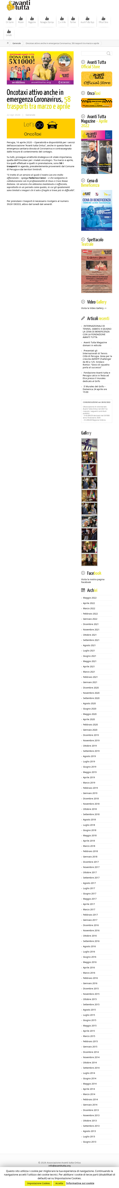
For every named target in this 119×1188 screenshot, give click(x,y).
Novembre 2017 (91, 867)
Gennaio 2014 (90, 1104)
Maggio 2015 (90, 1025)
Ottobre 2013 (90, 1120)
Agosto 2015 (89, 1009)
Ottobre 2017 (90, 872)
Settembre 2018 (91, 814)
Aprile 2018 (89, 840)
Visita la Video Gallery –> (93, 308)
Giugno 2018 (89, 830)
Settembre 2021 (91, 640)
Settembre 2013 (91, 1125)
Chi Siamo (9, 22)
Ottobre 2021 (90, 634)
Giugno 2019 (89, 766)
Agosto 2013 (89, 1131)
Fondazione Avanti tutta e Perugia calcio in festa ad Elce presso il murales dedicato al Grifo (96, 377)
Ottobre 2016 (90, 935)
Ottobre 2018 (90, 809)
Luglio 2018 (89, 824)
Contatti (9, 35)
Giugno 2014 (89, 1078)
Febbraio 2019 (90, 787)
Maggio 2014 (90, 1083)
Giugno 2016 (89, 956)
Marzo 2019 (89, 782)
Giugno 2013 (89, 1141)
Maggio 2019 (90, 772)
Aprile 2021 (89, 666)
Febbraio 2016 (90, 978)
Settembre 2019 (91, 750)
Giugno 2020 (89, 708)
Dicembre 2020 (91, 687)
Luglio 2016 (89, 951)
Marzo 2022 (89, 608)
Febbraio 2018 (90, 851)
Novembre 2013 (91, 1115)
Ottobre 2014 (90, 1062)
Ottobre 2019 (90, 745)
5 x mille (62, 22)
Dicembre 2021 (91, 624)
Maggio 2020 (90, 714)
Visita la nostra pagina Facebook (92, 581)
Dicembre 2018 (91, 798)
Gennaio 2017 (90, 919)
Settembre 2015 (91, 1004)
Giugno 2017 (89, 893)
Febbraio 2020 (90, 724)
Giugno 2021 (89, 655)
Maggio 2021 (90, 661)
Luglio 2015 (89, 1014)
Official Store (103, 22)
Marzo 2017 (89, 909)
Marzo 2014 (89, 1094)
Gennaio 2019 (90, 793)
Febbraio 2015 (90, 1041)
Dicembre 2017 (91, 861)
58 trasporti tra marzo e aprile (39, 99)
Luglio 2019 (89, 761)
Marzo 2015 (89, 1036)
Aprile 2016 (89, 967)
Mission (21, 22)
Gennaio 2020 (90, 729)
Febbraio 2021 (90, 676)
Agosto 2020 (89, 703)
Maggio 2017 (90, 898)
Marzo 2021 (89, 671)
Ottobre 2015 (90, 999)
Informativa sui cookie (80, 1183)
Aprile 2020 (89, 719)
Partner (73, 22)
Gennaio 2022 (90, 618)
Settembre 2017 (91, 877)
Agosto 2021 (89, 645)
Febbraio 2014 (90, 1099)
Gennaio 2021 (90, 682)
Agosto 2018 (89, 819)
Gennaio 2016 (90, 983)
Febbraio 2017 (90, 914)
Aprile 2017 (89, 904)
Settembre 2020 (91, 698)
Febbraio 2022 (90, 613)
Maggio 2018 (90, 835)
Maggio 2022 (90, 597)
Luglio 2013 (89, 1136)
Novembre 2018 (91, 803)
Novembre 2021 (91, 629)
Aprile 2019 (89, 777)
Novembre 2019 (91, 740)
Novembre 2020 (91, 692)
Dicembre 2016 (91, 925)
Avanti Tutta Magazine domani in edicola (95, 344)
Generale (17, 43)
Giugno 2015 (89, 1020)
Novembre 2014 (91, 1057)
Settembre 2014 (91, 1067)
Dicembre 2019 (91, 735)
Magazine (32, 22)
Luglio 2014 (89, 1073)
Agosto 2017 (89, 883)
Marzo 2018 (89, 845)
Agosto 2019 (89, 756)
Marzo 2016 (89, 972)
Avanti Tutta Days (87, 22)
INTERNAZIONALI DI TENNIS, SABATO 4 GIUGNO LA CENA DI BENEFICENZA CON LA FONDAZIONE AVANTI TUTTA (97, 331)
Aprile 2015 (89, 1030)
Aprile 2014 (89, 1088)
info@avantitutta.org (59, 1165)
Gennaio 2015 (90, 1046)
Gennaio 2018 (90, 856)
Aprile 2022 (89, 603)
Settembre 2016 (91, 941)
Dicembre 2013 (91, 1110)
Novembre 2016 (91, 930)
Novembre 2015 (91, 993)
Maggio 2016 (90, 962)
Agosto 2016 (89, 946)
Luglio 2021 (89, 650)
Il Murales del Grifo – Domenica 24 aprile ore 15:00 (95, 389)
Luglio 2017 (89, 888)
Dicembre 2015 (91, 988)
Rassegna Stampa (47, 22)
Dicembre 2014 (91, 1052)
